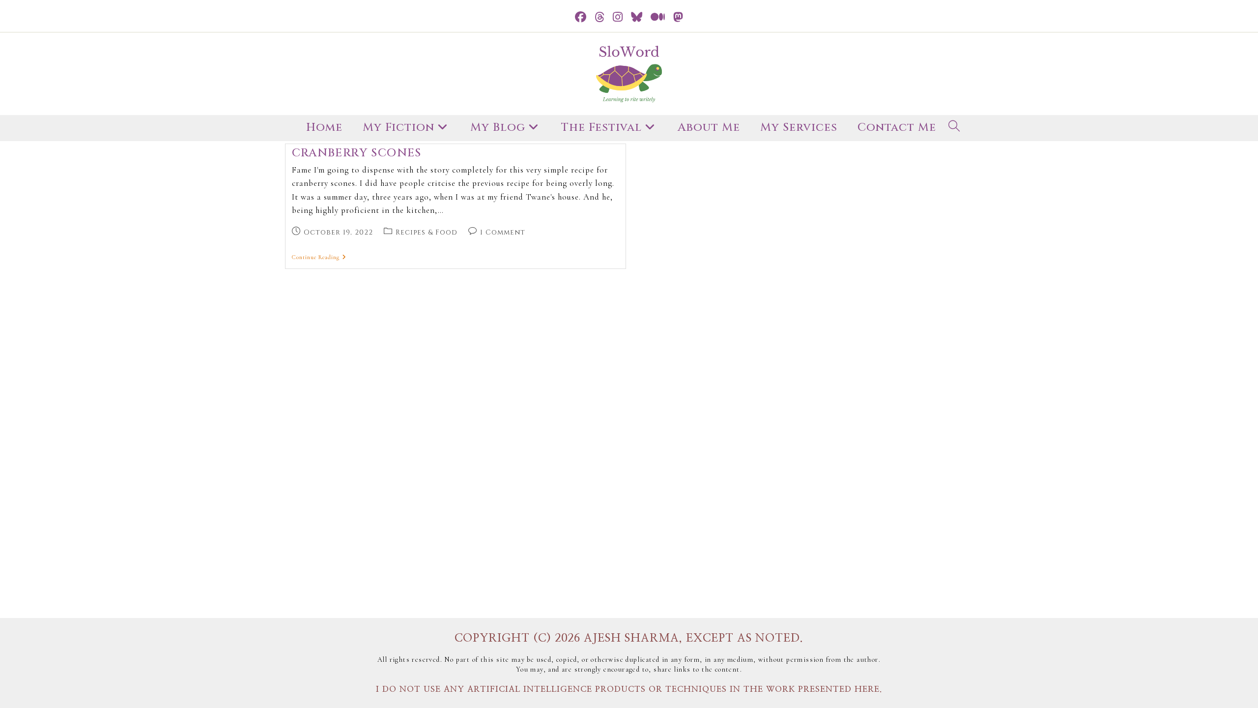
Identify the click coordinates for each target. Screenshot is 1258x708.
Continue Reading (319, 257)
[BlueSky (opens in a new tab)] (637, 17)
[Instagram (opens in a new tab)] (618, 17)
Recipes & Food (426, 232)
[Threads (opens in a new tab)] (600, 17)
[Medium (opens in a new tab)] (658, 17)
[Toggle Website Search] (954, 128)
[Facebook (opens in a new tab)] (581, 17)
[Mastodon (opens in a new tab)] (678, 17)
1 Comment (502, 232)
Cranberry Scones (357, 153)
